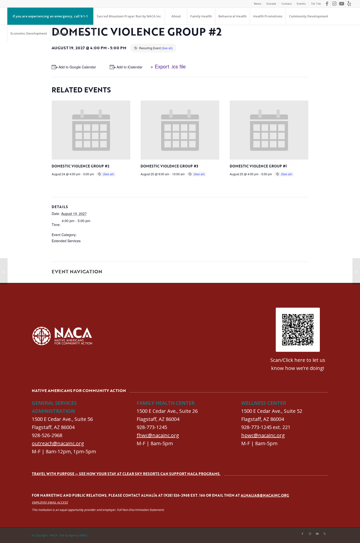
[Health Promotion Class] (4, 271)
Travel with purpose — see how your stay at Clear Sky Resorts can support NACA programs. (126, 473)
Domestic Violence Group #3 (169, 166)
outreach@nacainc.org (58, 443)
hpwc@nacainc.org (263, 435)
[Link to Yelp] (349, 3)
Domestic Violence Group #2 (80, 166)
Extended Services (66, 240)
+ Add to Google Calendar (76, 66)
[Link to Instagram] (334, 3)
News (257, 3)
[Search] (83, 33)
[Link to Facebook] (327, 3)
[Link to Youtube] (341, 3)
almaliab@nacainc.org (265, 495)
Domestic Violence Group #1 (258, 166)
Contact (286, 3)
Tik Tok (316, 3)
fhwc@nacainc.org (158, 435)
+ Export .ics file (168, 66)
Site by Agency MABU (73, 535)
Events (301, 3)
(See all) (167, 48)
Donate (271, 3)
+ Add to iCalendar (128, 66)
